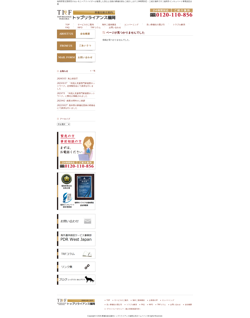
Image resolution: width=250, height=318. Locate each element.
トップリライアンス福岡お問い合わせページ (76, 221)
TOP (108, 300)
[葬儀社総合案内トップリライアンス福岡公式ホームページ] (86, 20)
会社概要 (188, 305)
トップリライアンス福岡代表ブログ (76, 280)
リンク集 (76, 267)
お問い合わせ (175, 305)
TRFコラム (76, 254)
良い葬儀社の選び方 (114, 305)
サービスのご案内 (121, 300)
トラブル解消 (131, 305)
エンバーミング (168, 300)
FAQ (143, 305)
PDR (76, 238)
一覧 (93, 71)
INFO (151, 305)
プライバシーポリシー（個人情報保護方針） (123, 309)
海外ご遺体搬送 (139, 300)
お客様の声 (153, 300)
